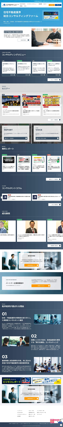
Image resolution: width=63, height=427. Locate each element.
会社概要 (10, 423)
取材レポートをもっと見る (41, 138)
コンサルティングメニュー (22, 414)
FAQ (30, 423)
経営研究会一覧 (31, 412)
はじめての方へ (23, 40)
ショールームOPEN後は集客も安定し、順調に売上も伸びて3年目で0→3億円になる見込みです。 (31, 235)
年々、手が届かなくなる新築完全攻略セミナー (51, 111)
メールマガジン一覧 (40, 410)
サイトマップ (39, 414)
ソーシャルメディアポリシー (35, 423)
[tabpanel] (9, 163)
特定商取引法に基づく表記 (26, 423)
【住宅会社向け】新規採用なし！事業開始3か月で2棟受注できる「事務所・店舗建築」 (24, 168)
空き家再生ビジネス (22, 63)
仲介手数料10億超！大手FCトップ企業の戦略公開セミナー (31, 111)
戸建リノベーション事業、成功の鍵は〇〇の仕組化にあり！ (8, 168)
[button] (32, 4)
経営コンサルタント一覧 (41, 412)
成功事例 (19, 416)
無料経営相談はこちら (31, 265)
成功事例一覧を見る (54, 245)
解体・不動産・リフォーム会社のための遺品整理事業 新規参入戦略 (54, 168)
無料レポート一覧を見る (9, 138)
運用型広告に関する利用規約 (42, 423)
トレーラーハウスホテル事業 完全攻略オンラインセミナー (11, 111)
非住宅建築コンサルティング (9, 64)
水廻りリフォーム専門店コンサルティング (54, 64)
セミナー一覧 (31, 410)
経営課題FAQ (13, 199)
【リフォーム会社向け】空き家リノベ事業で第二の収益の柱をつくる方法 (38, 167)
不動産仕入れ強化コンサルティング (39, 64)
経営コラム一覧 (31, 416)
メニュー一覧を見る (54, 79)
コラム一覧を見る (55, 204)
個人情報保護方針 (14, 423)
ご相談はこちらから (40, 285)
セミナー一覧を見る (54, 119)
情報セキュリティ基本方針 (19, 423)
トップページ (19, 410)
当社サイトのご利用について (50, 423)
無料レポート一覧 (32, 414)
